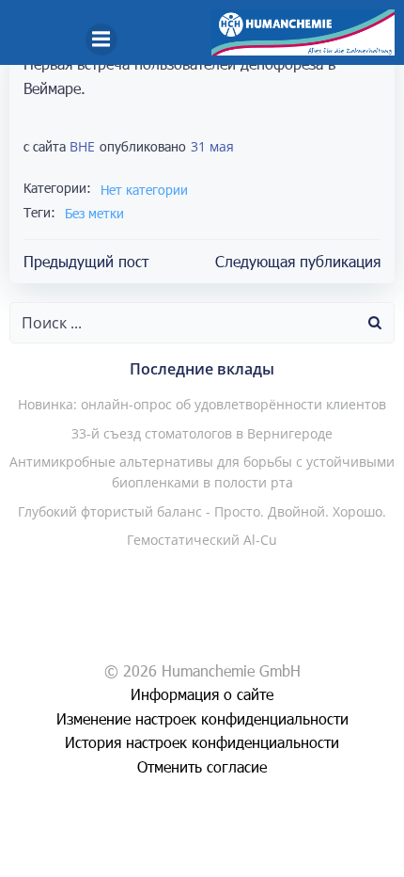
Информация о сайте (202, 694)
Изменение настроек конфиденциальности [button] (202, 718)
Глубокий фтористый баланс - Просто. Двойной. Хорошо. (202, 511)
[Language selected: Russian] (338, 858)
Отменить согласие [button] (202, 766)
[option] (319, 859)
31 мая (212, 146)
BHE (82, 146)
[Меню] (101, 40)
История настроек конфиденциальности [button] (202, 742)
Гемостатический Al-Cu (202, 540)
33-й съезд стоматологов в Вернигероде (202, 433)
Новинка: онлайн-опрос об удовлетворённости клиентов (202, 404)
